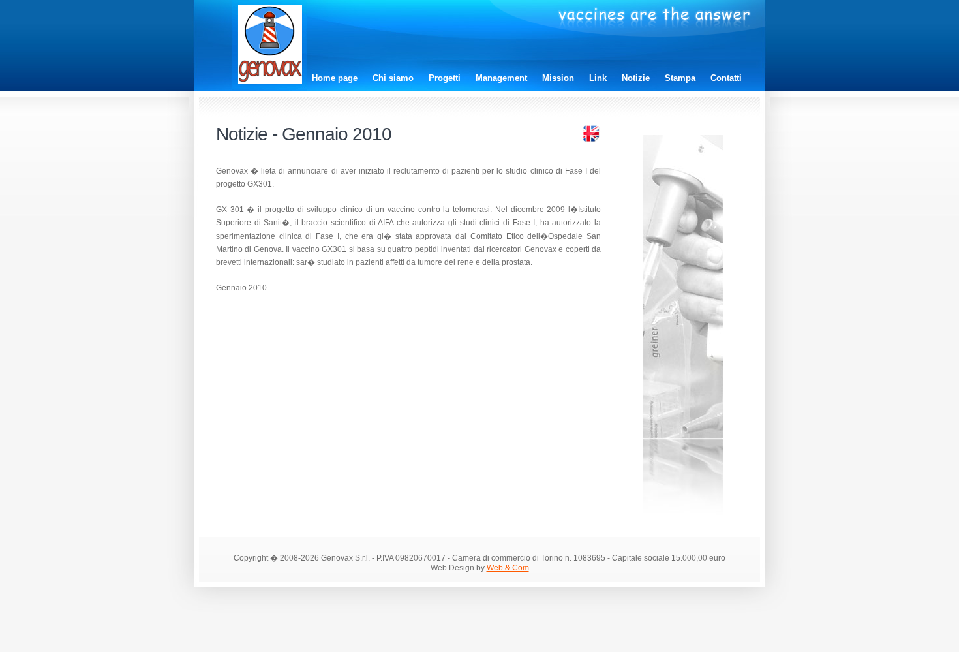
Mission (558, 78)
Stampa (680, 78)
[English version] (591, 140)
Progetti (445, 78)
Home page (335, 78)
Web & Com (508, 567)
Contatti (726, 78)
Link (598, 78)
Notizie (636, 78)
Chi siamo (393, 78)
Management (501, 78)
